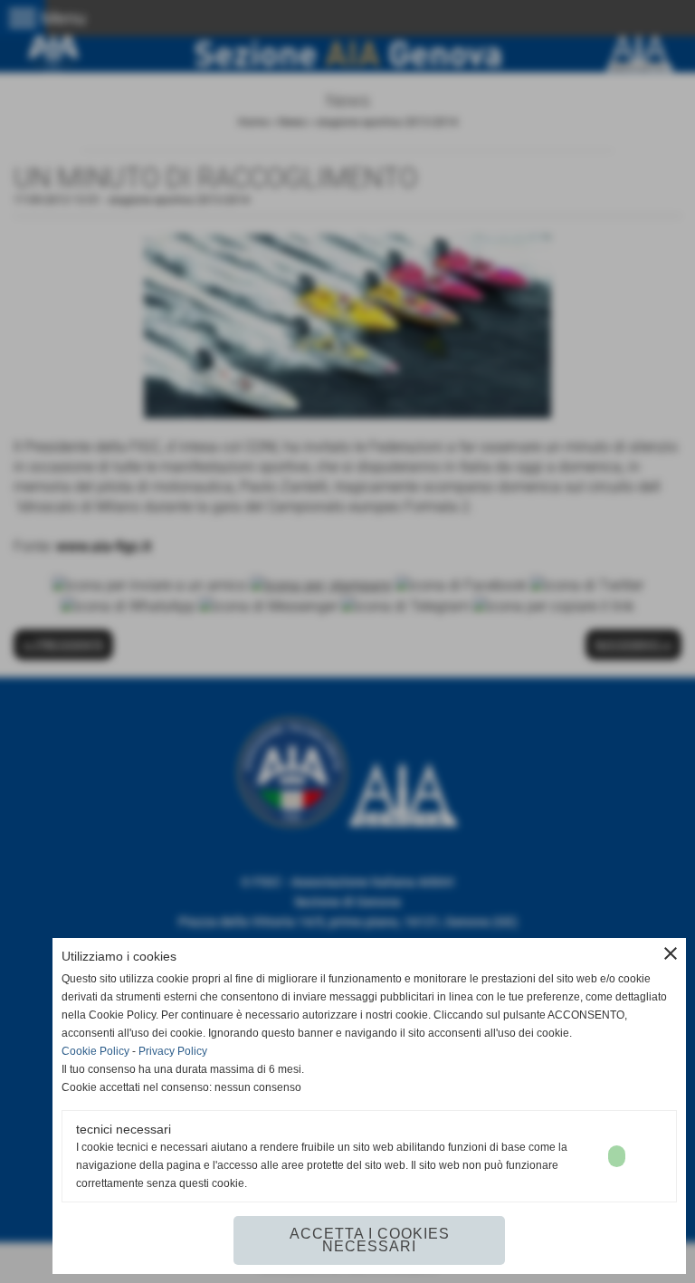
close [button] (670, 953)
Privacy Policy (172, 1051)
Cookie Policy (95, 1051)
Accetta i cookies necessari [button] (370, 1240)
